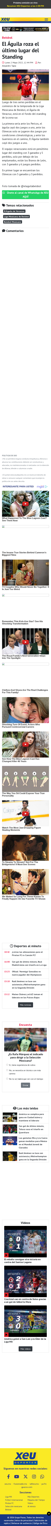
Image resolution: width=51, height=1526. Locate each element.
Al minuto (32, 1506)
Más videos (25, 1349)
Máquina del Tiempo (36, 1500)
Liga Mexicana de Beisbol (16, 216)
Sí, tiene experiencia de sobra (22, 1065)
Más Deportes (33, 1496)
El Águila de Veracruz (14, 211)
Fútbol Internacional (14, 1500)
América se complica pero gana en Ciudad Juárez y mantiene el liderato (31, 1117)
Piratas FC (9, 1503)
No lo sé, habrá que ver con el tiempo (26, 1079)
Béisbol (8, 1509)
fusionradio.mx (20, 1483)
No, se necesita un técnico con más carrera (25, 1072)
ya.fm (44, 1483)
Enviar (25, 1085)
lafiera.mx (34, 1483)
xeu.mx (7, 1483)
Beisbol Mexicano (12, 222)
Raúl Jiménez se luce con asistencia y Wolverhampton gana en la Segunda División (28, 984)
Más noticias (25, 1004)
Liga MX (8, 1496)
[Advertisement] (25, 345)
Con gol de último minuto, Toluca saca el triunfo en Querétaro (31, 1129)
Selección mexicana (13, 1506)
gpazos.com (26, 1487)
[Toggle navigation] (46, 20)
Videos (30, 1503)
